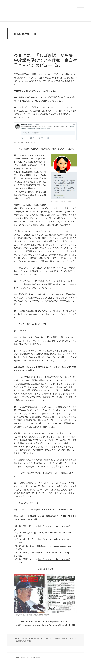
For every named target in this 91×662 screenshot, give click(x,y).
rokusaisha (35, 638)
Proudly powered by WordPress (27, 657)
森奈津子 (65, 638)
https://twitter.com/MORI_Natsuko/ (58, 509)
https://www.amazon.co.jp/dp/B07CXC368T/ (49, 621)
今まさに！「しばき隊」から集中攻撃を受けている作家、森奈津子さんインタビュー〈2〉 (45, 60)
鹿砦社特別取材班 (25, 641)
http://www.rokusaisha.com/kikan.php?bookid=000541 (48, 625)
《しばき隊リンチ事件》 (52, 638)
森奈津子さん (24, 74)
